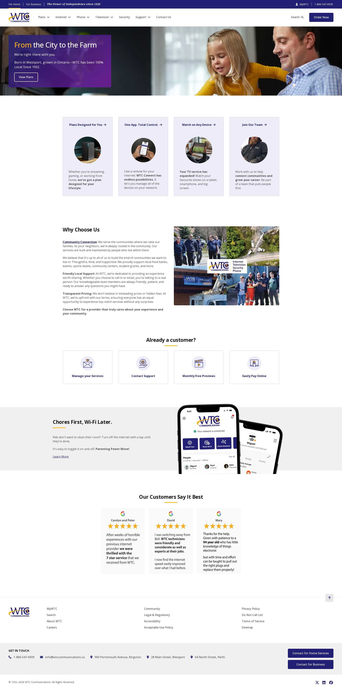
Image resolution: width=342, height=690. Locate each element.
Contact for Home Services (310, 653)
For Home (14, 4)
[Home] (19, 17)
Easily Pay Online (254, 376)
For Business (33, 4)
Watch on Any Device (197, 125)
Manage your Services (87, 376)
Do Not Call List (252, 615)
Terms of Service (253, 621)
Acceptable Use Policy (158, 627)
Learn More (61, 457)
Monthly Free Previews (199, 376)
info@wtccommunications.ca (65, 657)
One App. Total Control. (141, 125)
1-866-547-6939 (324, 4)
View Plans (26, 77)
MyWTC (304, 4)
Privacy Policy (251, 609)
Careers (52, 627)
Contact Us (163, 17)
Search (295, 17)
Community (152, 609)
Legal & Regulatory (157, 615)
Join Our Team (252, 125)
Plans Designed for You (85, 125)
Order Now (321, 17)
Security (124, 17)
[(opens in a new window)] (171, 541)
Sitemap (247, 627)
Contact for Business (310, 664)
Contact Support (143, 376)
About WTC (54, 621)
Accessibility (152, 621)
